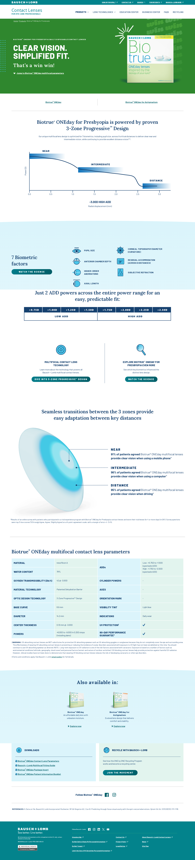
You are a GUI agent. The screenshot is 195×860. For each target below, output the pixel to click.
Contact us (126, 2)
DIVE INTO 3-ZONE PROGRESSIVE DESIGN (61, 379)
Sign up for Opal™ (109, 2)
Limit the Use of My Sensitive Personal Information (91, 851)
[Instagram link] (116, 795)
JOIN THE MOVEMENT (120, 772)
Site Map (145, 846)
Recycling (178, 12)
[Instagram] (94, 829)
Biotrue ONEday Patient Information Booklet (39, 774)
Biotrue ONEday (53, 102)
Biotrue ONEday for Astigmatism (141, 102)
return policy (56, 657)
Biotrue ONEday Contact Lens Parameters (38, 761)
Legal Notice (120, 846)
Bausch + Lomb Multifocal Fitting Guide (36, 765)
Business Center (151, 12)
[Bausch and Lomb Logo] (33, 830)
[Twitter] (103, 829)
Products (80, 12)
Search (140, 2)
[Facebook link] (108, 795)
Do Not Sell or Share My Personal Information (88, 842)
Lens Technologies (103, 12)
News (144, 842)
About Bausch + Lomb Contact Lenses (156, 837)
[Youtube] (108, 829)
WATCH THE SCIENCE (141, 379)
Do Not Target (77, 846)
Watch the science (32, 271)
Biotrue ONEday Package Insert (33, 769)
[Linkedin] (98, 829)
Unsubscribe (77, 837)
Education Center (129, 12)
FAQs (166, 12)
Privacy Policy (121, 842)
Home (16, 21)
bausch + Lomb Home (173, 2)
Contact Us (120, 837)
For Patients (154, 2)
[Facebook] (89, 829)
